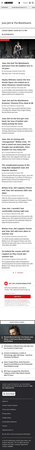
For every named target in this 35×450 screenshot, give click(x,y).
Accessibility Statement (9, 422)
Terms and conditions (9, 409)
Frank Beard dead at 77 (19, 7)
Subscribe (25, 2)
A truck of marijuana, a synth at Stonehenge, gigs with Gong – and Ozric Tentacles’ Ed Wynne (18, 355)
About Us (5, 401)
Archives (20, 273)
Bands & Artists (5, 40)
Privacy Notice (24, 301)
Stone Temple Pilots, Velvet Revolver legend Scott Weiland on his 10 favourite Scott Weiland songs (18, 364)
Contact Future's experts (9, 405)
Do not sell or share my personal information (16, 434)
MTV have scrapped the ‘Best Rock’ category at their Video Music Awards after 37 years (17, 373)
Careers (4, 426)
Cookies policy (6, 418)
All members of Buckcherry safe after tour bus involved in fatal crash (18, 347)
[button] (2, 3)
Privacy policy (6, 413)
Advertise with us (7, 430)
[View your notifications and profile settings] (19, 3)
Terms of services (22, 300)
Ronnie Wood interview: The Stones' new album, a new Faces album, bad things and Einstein (18, 339)
